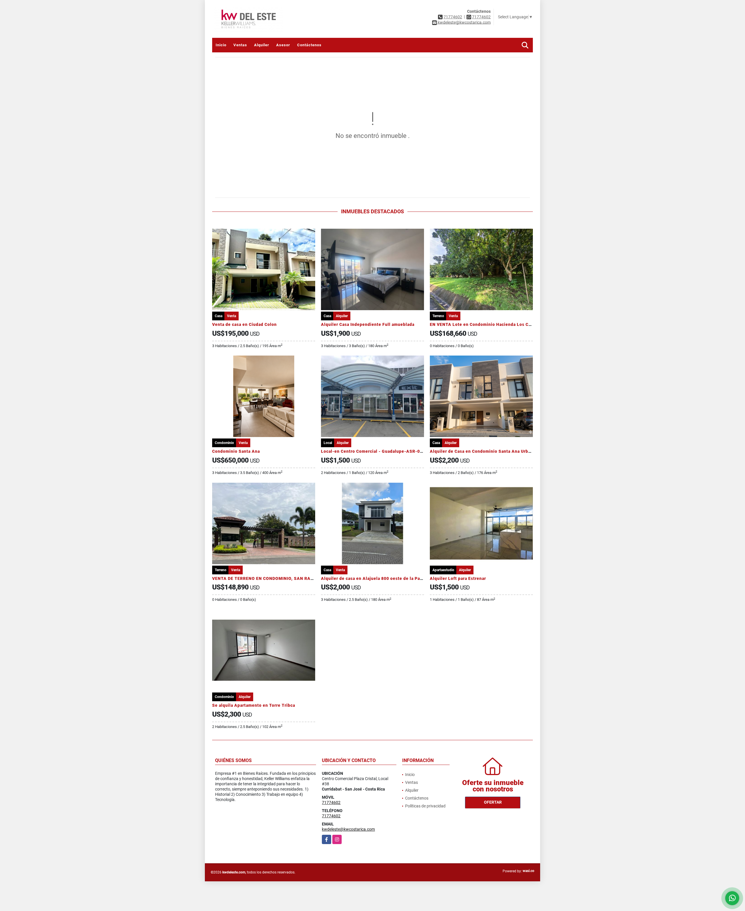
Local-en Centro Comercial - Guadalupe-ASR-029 (373, 451)
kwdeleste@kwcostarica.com (348, 829)
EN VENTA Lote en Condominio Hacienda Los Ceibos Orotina (493, 324)
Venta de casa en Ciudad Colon (244, 324)
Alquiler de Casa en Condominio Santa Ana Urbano (483, 451)
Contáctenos (309, 45)
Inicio (221, 45)
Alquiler (261, 45)
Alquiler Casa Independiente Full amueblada (367, 324)
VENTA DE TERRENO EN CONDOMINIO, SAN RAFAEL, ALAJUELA (279, 578)
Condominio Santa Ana (236, 451)
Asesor (283, 45)
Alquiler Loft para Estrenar (458, 578)
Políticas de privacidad (425, 806)
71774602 (453, 17)
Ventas (240, 45)
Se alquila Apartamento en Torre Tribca (253, 705)
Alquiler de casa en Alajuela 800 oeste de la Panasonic (378, 578)
